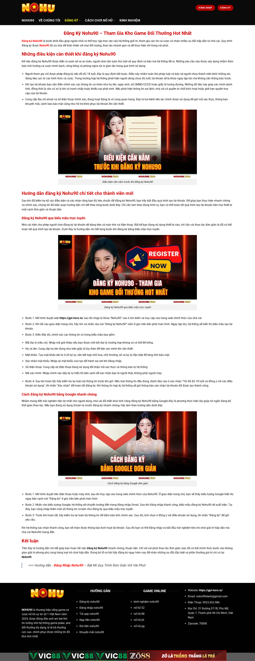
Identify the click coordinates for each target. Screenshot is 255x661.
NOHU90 (27, 609)
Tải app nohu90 (89, 613)
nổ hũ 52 (139, 607)
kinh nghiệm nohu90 (146, 601)
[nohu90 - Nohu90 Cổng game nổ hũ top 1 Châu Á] (39, 8)
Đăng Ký (71, 20)
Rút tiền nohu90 (89, 626)
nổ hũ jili (139, 620)
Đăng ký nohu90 (89, 601)
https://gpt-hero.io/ (211, 590)
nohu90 (28, 20)
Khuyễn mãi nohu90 (91, 632)
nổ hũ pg (139, 626)
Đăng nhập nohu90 (91, 607)
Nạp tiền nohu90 (89, 620)
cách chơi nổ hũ (99, 20)
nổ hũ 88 (139, 613)
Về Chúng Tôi (49, 20)
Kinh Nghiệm (130, 20)
